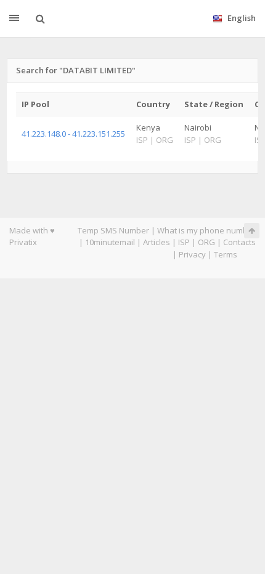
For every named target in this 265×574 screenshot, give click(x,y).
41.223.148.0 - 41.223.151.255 (73, 133)
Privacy (192, 254)
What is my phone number (206, 230)
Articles (156, 242)
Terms (225, 254)
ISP (184, 242)
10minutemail (110, 242)
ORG (206, 242)
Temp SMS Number (113, 230)
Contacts (239, 242)
